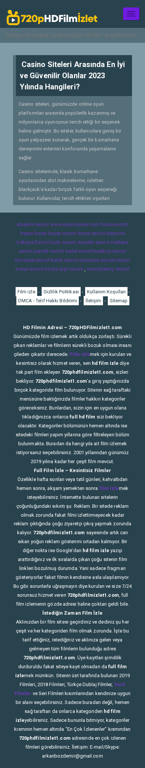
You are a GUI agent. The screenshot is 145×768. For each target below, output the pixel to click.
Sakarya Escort (32, 242)
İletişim (94, 300)
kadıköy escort (110, 251)
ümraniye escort (32, 260)
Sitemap (119, 300)
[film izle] (52, 14)
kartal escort (79, 251)
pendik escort (49, 251)
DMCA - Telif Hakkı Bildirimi (47, 300)
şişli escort (71, 269)
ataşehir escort (33, 224)
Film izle (26, 291)
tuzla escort (63, 242)
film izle (109, 488)
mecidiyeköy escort (108, 269)
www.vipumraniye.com (75, 224)
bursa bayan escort (56, 233)
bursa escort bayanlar (101, 233)
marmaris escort (97, 260)
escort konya (44, 269)
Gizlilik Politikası (61, 291)
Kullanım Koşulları (106, 291)
